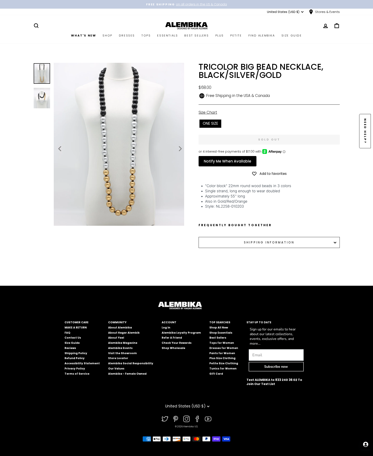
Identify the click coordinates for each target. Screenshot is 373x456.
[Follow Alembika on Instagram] (186, 419)
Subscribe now (276, 366)
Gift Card (216, 374)
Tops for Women (221, 343)
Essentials (167, 35)
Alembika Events (120, 348)
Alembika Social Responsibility (130, 363)
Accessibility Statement (82, 363)
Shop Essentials (220, 333)
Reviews (70, 348)
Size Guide (291, 35)
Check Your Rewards (176, 343)
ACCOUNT (169, 322)
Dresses (127, 35)
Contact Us (73, 337)
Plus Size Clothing (222, 358)
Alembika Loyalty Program (181, 333)
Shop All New (218, 327)
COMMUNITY (117, 322)
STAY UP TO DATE (259, 322)
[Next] (179, 148)
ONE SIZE (210, 123)
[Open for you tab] (365, 444)
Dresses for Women (223, 348)
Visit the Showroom (122, 353)
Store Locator (118, 358)
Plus (219, 35)
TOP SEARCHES (219, 322)
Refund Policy (75, 358)
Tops (146, 35)
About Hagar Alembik (124, 333)
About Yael (116, 337)
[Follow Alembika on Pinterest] (175, 419)
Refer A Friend (172, 337)
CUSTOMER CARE (77, 322)
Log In (166, 327)
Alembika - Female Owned (127, 374)
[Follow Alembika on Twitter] (165, 419)
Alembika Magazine (122, 343)
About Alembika (120, 327)
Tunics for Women (223, 368)
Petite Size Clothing (223, 363)
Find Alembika (261, 35)
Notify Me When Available (227, 161)
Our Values (116, 368)
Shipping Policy (76, 353)
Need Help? (365, 131)
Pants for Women (222, 353)
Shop (107, 35)
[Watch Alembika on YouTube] (208, 419)
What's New (83, 35)
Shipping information (269, 242)
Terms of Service (77, 374)
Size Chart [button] (208, 112)
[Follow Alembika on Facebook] (197, 419)
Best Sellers (196, 35)
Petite (236, 35)
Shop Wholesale (173, 348)
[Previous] (60, 148)
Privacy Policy (75, 368)
